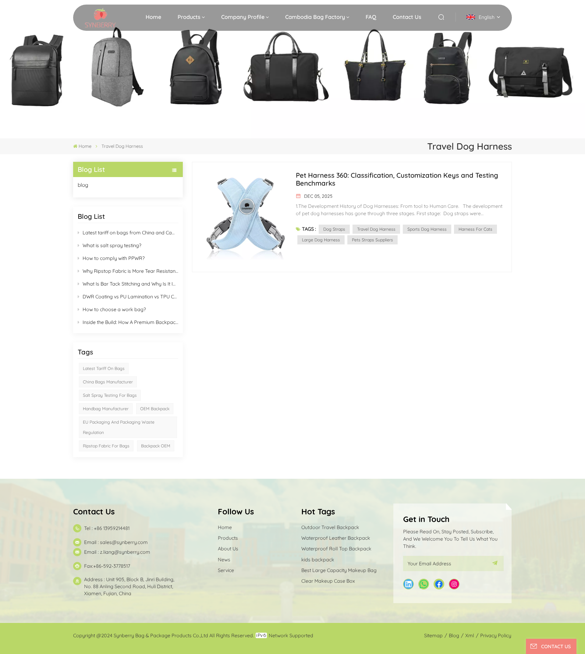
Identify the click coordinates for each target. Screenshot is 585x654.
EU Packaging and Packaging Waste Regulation (118, 427)
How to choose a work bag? (114, 309)
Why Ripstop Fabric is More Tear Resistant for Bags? (130, 271)
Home (153, 16)
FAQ (371, 16)
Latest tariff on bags (104, 368)
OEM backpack (154, 408)
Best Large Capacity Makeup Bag (339, 570)
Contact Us (407, 16)
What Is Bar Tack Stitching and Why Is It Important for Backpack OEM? (130, 284)
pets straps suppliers (372, 240)
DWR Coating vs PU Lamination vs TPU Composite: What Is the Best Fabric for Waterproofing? (130, 296)
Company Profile (242, 16)
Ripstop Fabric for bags (106, 446)
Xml (469, 635)
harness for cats (475, 229)
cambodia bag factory (315, 16)
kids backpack (317, 559)
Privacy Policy (495, 635)
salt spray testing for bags (110, 395)
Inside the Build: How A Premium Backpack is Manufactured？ (130, 322)
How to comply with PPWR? (114, 258)
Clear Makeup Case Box (328, 581)
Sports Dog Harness (427, 229)
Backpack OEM (155, 446)
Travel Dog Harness (376, 229)
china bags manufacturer (108, 382)
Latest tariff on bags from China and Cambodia (130, 232)
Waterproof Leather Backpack (335, 538)
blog (83, 185)
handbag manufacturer (106, 408)
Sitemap (433, 635)
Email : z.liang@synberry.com (117, 552)
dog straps (334, 229)
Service (226, 570)
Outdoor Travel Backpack (330, 527)
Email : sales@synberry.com (116, 542)
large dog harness (321, 240)
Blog (454, 635)
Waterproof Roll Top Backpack (336, 549)
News (224, 559)
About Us (228, 549)
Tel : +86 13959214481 (106, 528)
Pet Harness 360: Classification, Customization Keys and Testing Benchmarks (397, 179)
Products (189, 16)
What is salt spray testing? (112, 245)
